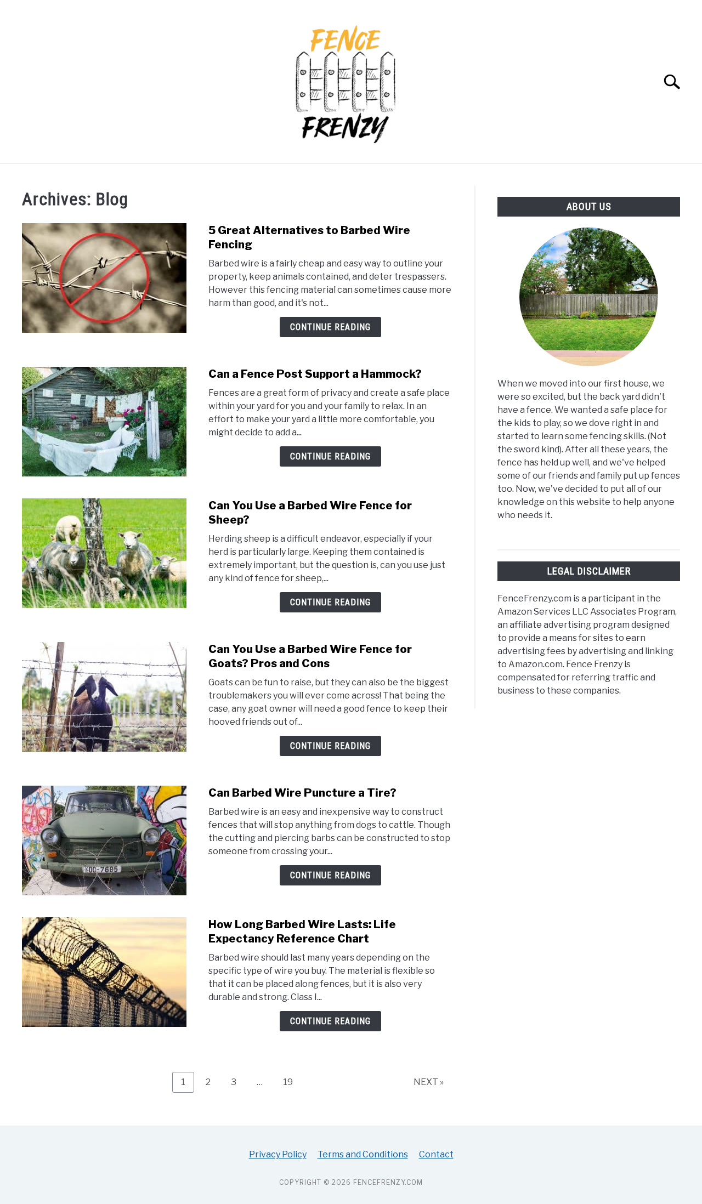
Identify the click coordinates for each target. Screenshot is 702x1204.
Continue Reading (330, 327)
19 (292, 1081)
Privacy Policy (278, 1154)
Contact (436, 1154)
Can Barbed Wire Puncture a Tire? (302, 792)
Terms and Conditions (363, 1154)
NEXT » (429, 1082)
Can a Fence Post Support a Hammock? (315, 373)
